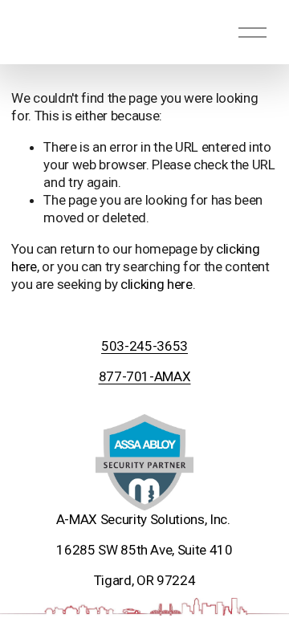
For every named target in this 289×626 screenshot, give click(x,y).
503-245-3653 (144, 346)
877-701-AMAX (145, 376)
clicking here (156, 284)
